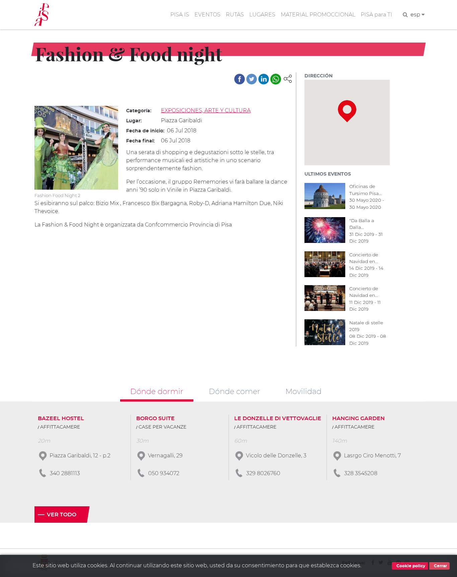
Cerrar (440, 566)
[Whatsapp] (275, 79)
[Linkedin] (263, 79)
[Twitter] (251, 79)
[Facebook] (239, 79)
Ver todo (61, 514)
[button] (288, 78)
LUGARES (262, 14)
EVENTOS (207, 14)
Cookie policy (410, 566)
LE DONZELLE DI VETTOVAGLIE (277, 418)
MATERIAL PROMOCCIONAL (318, 14)
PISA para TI (376, 14)
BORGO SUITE (155, 418)
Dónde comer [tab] (234, 391)
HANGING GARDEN (358, 418)
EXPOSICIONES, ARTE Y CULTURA (206, 110)
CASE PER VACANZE (162, 427)
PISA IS (179, 14)
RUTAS (235, 14)
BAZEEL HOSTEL (61, 418)
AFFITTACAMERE (60, 427)
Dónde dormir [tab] (156, 391)
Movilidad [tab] (303, 391)
